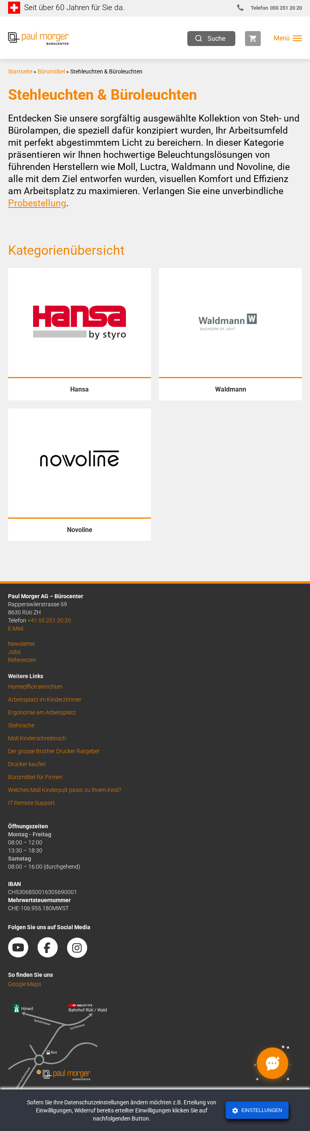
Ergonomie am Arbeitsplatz (42, 712)
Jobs (14, 652)
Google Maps (24, 984)
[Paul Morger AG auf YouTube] (22, 954)
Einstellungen (261, 1110)
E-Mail (15, 628)
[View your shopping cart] (253, 38)
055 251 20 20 (276, 8)
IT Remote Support (31, 803)
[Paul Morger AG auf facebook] (52, 954)
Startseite (20, 71)
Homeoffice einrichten (35, 686)
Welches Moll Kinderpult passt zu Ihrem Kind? (64, 790)
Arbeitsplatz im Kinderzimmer (45, 699)
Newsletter (21, 644)
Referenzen (22, 660)
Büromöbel (51, 71)
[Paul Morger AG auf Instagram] (81, 954)
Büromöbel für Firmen (35, 777)
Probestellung (37, 203)
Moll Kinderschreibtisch (37, 738)
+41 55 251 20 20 (49, 620)
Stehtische (21, 725)
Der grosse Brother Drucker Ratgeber (54, 751)
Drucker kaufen (27, 764)
